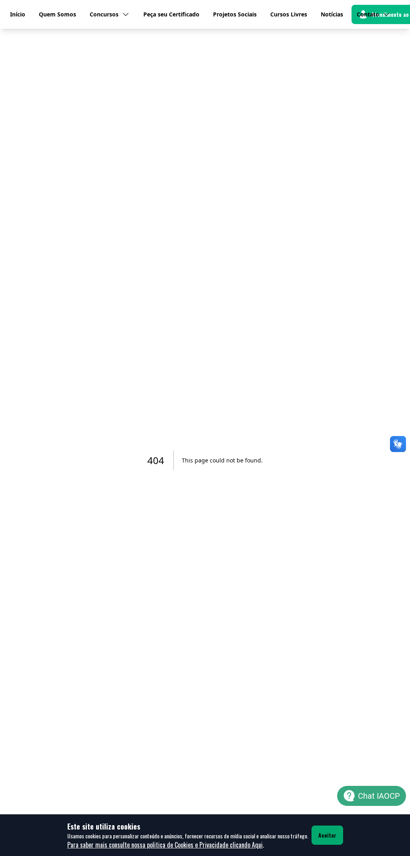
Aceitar (327, 835)
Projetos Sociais (235, 14)
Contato (368, 14)
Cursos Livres (288, 14)
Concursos (104, 14)
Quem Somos (57, 14)
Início (17, 14)
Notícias (332, 14)
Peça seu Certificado (171, 14)
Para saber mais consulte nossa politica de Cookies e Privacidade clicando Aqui (165, 845)
